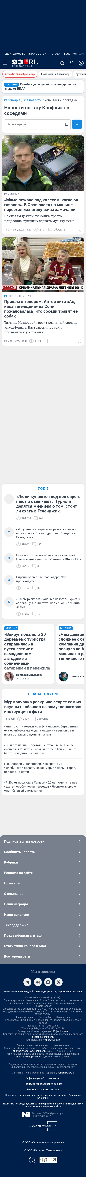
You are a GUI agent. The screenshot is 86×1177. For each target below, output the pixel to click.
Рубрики (11, 862)
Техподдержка (16, 925)
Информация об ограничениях (43, 1078)
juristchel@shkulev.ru (43, 1037)
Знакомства (37, 53)
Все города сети (17, 956)
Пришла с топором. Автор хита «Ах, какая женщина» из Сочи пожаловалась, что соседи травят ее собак (41, 309)
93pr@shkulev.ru (65, 1072)
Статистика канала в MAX (25, 946)
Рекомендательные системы (43, 1089)
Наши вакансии (16, 915)
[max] (48, 982)
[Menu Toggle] (5, 63)
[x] (59, 982)
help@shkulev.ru (52, 1039)
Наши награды (16, 904)
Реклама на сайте (18, 873)
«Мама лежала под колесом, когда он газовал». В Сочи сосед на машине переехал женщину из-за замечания (41, 205)
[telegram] (27, 982)
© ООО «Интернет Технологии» (43, 1150)
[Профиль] (81, 63)
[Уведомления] (71, 63)
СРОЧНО (11, 84)
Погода (55, 53)
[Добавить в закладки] (79, 229)
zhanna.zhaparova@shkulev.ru (29, 1051)
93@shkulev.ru (61, 1031)
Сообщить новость (19, 852)
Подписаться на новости (24, 841)
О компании (14, 894)
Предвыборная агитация (24, 935)
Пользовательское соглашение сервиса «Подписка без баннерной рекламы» (43, 1096)
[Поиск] (62, 63)
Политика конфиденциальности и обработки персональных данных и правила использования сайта (43, 1105)
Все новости (32, 100)
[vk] (38, 982)
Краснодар (12, 100)
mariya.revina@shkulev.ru (30, 1056)
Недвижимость (13, 53)
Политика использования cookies (43, 1084)
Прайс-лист (13, 883)
